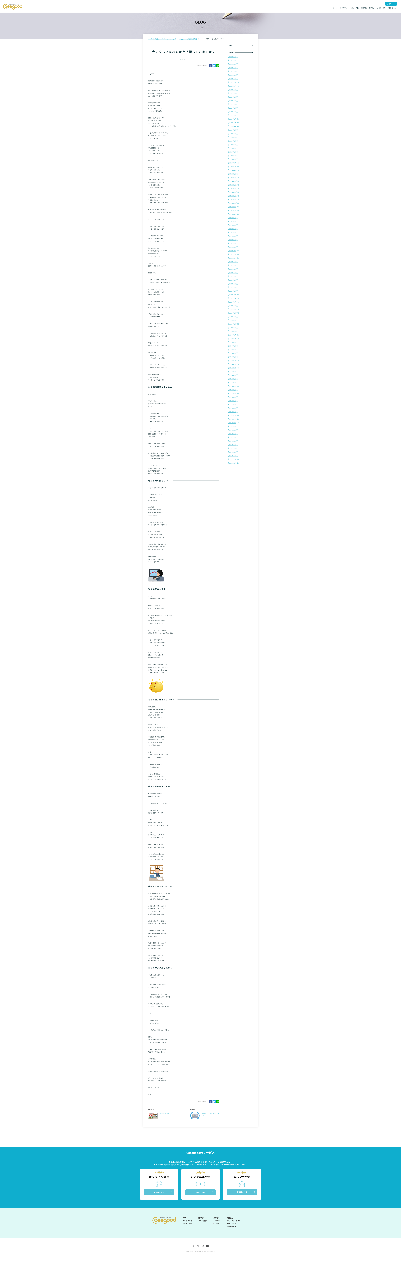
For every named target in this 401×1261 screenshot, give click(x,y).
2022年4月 (232, 236)
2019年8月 (232, 346)
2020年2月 (232, 328)
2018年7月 (232, 375)
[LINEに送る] (217, 65)
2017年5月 (232, 397)
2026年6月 (232, 64)
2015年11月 (232, 463)
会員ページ (392, 4)
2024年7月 (232, 137)
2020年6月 (232, 317)
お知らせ (217, 1220)
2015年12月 (232, 459)
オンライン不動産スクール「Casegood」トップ (162, 39)
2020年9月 (232, 306)
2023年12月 (232, 163)
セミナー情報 (354, 8)
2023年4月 (232, 192)
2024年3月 (232, 152)
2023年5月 (232, 188)
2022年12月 (232, 207)
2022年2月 (232, 243)
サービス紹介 (344, 8)
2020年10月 (232, 302)
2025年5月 (232, 101)
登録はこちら (159, 1192)
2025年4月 (232, 104)
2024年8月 (232, 134)
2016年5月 (232, 441)
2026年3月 (232, 75)
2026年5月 (232, 68)
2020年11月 (232, 298)
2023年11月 (232, 167)
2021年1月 (232, 291)
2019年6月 (232, 353)
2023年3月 (232, 196)
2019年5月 (232, 357)
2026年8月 (232, 57)
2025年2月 (232, 112)
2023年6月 (232, 185)
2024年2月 (232, 156)
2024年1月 (232, 159)
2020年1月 (232, 331)
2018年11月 (232, 364)
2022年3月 (232, 240)
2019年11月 (232, 339)
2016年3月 (232, 448)
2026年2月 (232, 79)
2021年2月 (232, 287)
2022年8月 (232, 221)
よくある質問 (381, 8)
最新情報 (364, 8)
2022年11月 (232, 210)
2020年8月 (232, 309)
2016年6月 (232, 437)
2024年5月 (232, 145)
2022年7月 (232, 225)
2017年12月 (232, 386)
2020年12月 (232, 295)
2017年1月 (232, 412)
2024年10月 (232, 126)
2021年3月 (232, 284)
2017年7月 (232, 390)
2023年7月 (232, 181)
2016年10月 (232, 423)
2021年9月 (232, 262)
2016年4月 (232, 445)
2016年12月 (232, 415)
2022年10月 (232, 214)
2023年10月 (232, 170)
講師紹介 (372, 8)
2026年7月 (232, 60)
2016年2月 (232, 452)
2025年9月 (232, 90)
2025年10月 (232, 86)
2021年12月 (232, 251)
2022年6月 (232, 229)
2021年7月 (232, 269)
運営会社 (230, 1218)
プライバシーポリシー (234, 1221)
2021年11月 (232, 254)
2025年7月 (232, 93)
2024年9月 (232, 130)
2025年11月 (232, 82)
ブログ (217, 1223)
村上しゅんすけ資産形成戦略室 (188, 39)
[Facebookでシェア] (210, 65)
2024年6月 (232, 141)
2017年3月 (232, 404)
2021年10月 (232, 258)
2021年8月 (232, 265)
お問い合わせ (392, 8)
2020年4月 (232, 320)
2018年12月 (232, 361)
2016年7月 (232, 434)
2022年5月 (232, 232)
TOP (184, 1218)
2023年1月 (232, 203)
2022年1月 (232, 247)
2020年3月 (232, 324)
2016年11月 (232, 419)
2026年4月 (232, 71)
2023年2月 (232, 199)
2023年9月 (232, 174)
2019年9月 (232, 342)
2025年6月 (232, 97)
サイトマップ (231, 1224)
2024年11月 (232, 123)
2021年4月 (232, 280)
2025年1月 (232, 115)
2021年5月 (232, 276)
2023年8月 (232, 178)
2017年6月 (232, 393)
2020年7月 (232, 313)
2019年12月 (232, 335)
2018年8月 (232, 372)
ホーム (335, 8)
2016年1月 (232, 456)
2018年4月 (232, 379)
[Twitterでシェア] (214, 65)
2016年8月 (232, 430)
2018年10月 (232, 368)
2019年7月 (232, 350)
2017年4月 (232, 401)
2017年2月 (232, 408)
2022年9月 (232, 218)
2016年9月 (232, 426)
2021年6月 (232, 273)
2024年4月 (232, 148)
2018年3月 (232, 382)
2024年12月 (232, 119)
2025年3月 (232, 108)
